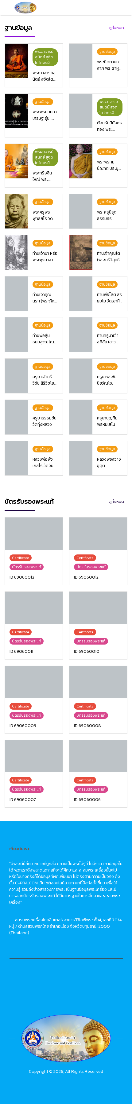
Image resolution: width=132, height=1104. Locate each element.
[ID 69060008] (98, 682)
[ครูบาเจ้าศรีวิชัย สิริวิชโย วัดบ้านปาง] (16, 376)
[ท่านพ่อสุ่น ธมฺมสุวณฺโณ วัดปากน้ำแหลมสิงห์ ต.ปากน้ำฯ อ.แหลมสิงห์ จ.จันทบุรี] (16, 334)
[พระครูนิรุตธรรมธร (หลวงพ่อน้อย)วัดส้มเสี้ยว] (80, 211)
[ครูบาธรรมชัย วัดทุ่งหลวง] (16, 417)
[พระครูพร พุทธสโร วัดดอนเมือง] (16, 211)
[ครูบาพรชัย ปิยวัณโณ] (80, 376)
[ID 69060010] (98, 608)
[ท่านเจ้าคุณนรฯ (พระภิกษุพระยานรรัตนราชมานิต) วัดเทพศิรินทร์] (16, 293)
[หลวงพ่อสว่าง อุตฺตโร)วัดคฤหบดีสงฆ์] (80, 458)
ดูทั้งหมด (116, 28)
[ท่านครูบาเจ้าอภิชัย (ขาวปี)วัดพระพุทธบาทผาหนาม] (80, 334)
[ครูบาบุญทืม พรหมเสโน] (80, 417)
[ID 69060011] (34, 608)
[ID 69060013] (34, 533)
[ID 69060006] (98, 756)
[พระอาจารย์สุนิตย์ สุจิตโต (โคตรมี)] (16, 61)
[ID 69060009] (34, 682)
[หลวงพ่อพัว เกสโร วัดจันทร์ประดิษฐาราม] (16, 458)
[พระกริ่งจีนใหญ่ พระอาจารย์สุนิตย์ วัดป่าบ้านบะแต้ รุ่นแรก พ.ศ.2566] (16, 161)
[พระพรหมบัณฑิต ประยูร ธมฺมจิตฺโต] (80, 161)
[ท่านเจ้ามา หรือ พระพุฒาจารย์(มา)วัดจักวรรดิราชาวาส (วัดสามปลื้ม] (16, 252)
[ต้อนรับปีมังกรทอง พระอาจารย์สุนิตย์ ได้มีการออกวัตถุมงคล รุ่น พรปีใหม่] (80, 111)
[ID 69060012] (98, 533)
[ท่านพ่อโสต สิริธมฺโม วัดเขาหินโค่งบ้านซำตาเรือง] (80, 293)
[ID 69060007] (34, 756)
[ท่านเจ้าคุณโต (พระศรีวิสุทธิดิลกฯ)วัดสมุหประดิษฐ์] (80, 252)
